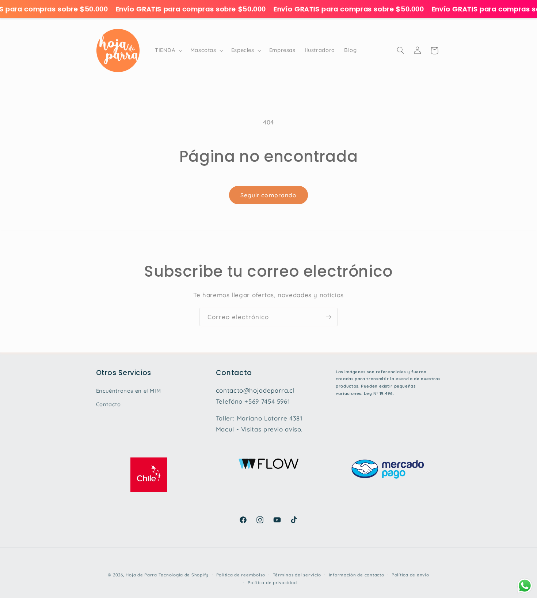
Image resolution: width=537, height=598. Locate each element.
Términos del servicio (297, 575)
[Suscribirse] (328, 317)
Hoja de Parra (141, 575)
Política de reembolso (240, 575)
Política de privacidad (272, 582)
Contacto (108, 404)
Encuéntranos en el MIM (128, 390)
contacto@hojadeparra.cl (255, 390)
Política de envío (410, 575)
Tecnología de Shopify (184, 575)
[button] (168, 50)
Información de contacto (356, 575)
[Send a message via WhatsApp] (524, 585)
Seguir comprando (268, 195)
